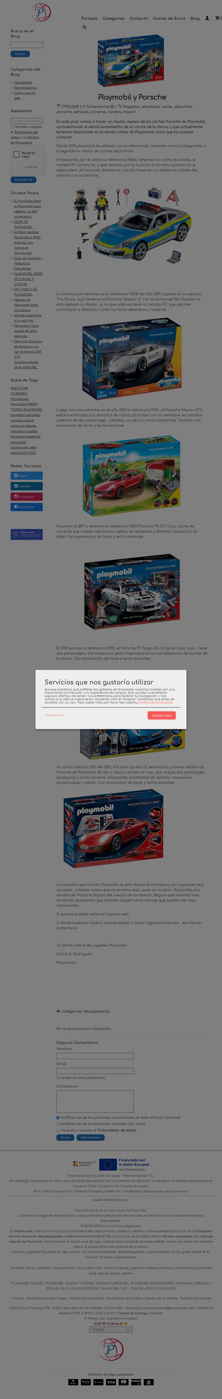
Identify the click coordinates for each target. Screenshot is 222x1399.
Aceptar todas (161, 715)
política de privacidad (155, 702)
